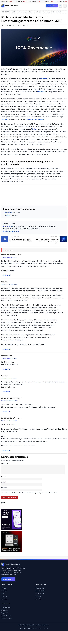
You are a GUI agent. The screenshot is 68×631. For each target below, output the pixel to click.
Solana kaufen (39, 593)
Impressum (30, 628)
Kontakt (46, 628)
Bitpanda (4, 596)
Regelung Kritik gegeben (35, 119)
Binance (3, 588)
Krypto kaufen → (8, 579)
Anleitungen (4, 610)
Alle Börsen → (5, 599)
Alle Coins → (38, 599)
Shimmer (4, 119)
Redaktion (23, 628)
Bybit (2, 593)
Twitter (34, 129)
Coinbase (4, 591)
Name (3, 477)
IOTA (24, 25)
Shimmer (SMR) (46, 79)
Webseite (4, 487)
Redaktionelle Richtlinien (11, 231)
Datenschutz (38, 628)
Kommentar (4, 463)
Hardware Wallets (6, 615)
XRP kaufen (38, 596)
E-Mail (3, 482)
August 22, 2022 (6, 25)
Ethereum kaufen (40, 591)
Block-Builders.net (6, 618)
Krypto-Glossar (5, 607)
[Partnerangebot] (34, 203)
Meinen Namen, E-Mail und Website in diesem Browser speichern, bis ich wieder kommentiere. (30, 493)
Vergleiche (4, 613)
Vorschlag (40, 92)
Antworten (6, 275)
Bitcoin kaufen (39, 588)
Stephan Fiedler (17, 25)
